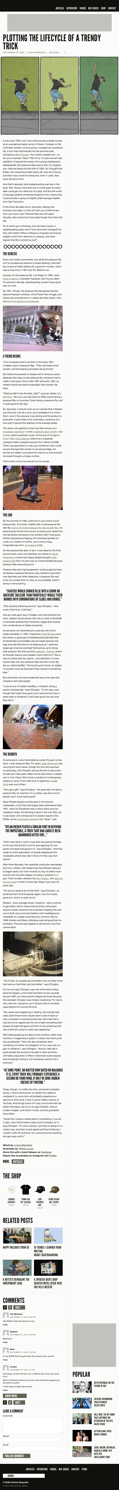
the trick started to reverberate (23, 301)
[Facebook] (91, 3)
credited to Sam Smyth (45, 431)
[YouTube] (106, 3)
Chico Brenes (22, 438)
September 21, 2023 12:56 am (23, 1335)
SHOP (103, 8)
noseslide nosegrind (13, 431)
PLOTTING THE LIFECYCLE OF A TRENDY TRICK (52, 42)
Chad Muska (48, 634)
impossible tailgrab (27, 819)
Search (5, 1476)
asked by (45, 651)
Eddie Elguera (21, 154)
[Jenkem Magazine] (24, 5)
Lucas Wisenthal (36, 52)
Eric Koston (43, 878)
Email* (6, 1445)
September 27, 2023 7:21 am (22, 1370)
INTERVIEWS (71, 8)
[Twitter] (95, 3)
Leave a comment (13, 1411)
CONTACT (112, 8)
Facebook (46, 1152)
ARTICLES (60, 8)
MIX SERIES (93, 8)
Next (17, 1308)
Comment (8, 1416)
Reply (5, 1325)
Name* (6, 1436)
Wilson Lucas (26, 1148)
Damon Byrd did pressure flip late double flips (35, 527)
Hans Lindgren (10, 278)
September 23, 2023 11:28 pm (23, 1352)
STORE (84, 1469)
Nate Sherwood (50, 763)
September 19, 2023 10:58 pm (23, 1317)
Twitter (53, 1155)
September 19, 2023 (13, 52)
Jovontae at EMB (33, 545)
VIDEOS (83, 8)
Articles (18, 1162)
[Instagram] (100, 3)
